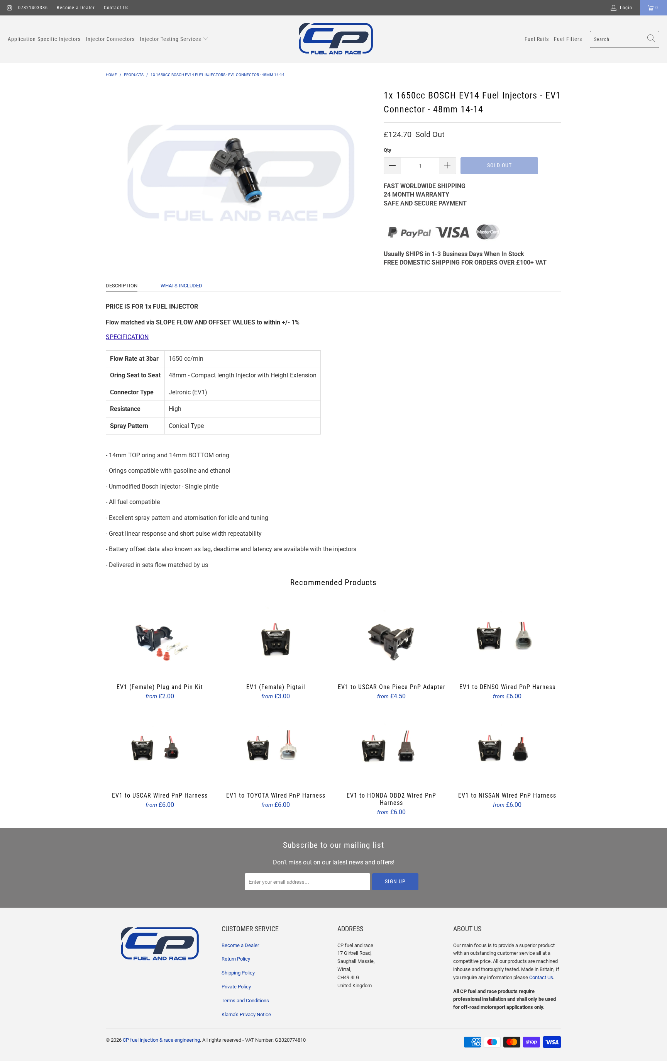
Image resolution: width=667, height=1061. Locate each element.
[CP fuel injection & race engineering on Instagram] (9, 7)
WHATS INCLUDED (181, 286)
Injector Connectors (110, 39)
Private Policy (236, 987)
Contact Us (116, 7)
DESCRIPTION (121, 286)
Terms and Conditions (245, 1000)
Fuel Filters (568, 39)
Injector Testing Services (171, 39)
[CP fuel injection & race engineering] (335, 39)
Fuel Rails (537, 39)
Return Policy (236, 959)
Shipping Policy (238, 973)
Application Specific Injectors (44, 39)
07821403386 (33, 7)
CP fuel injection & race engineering (161, 1040)
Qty (387, 150)
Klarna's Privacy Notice (246, 1014)
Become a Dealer (76, 7)
